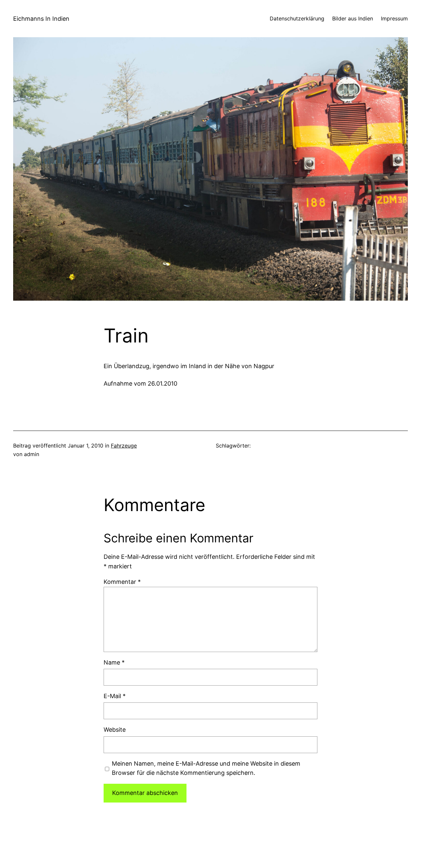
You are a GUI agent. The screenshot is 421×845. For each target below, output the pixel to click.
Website (115, 729)
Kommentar (122, 581)
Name (114, 662)
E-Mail (115, 696)
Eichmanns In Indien (41, 18)
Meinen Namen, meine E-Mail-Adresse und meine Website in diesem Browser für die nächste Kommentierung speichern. (206, 768)
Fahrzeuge (124, 445)
